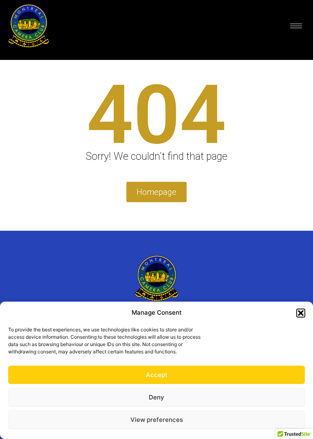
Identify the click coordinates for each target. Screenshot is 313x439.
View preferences (156, 420)
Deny (156, 397)
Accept (157, 375)
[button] (301, 313)
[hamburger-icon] (296, 25)
